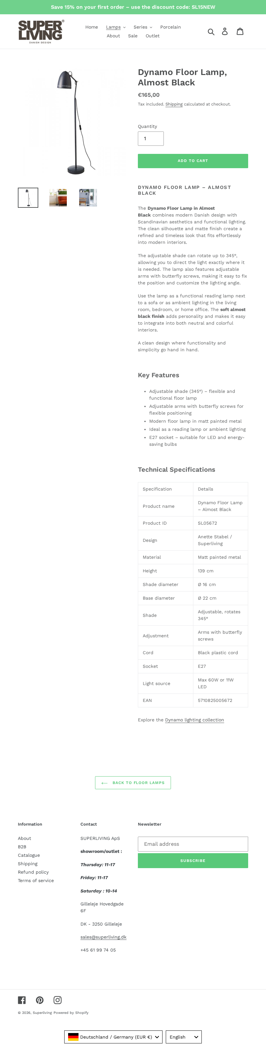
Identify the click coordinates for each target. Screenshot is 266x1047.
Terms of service (36, 880)
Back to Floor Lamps (138, 782)
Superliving (42, 1013)
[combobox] (113, 1036)
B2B (22, 846)
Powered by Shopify (71, 1013)
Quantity (147, 126)
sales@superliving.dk (103, 937)
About (24, 838)
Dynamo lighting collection (194, 719)
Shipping (174, 104)
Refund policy (33, 872)
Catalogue (29, 855)
